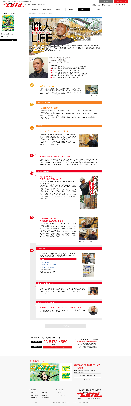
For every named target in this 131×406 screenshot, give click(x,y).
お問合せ (106, 1)
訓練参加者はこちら (121, 1)
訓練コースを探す (47, 9)
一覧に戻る (65, 326)
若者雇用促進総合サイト (87, 375)
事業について (35, 9)
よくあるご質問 (96, 9)
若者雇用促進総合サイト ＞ (8, 34)
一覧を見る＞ (96, 339)
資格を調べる (59, 9)
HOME (30, 13)
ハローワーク (88, 379)
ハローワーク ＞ (5, 36)
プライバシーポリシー (62, 395)
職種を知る (71, 9)
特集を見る (83, 9)
